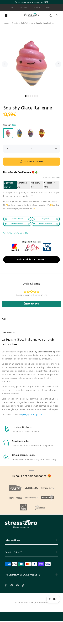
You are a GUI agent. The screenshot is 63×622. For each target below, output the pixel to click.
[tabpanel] (31, 62)
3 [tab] (30, 96)
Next (58, 64)
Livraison (36, 7)
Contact (23, 7)
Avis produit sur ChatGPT (31, 259)
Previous (5, 64)
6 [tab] (37, 96)
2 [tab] (28, 96)
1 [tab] (26, 96)
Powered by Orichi (51, 177)
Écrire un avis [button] (31, 304)
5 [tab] (35, 96)
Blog (48, 7)
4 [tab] (32, 96)
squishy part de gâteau (31, 415)
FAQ (12, 7)
